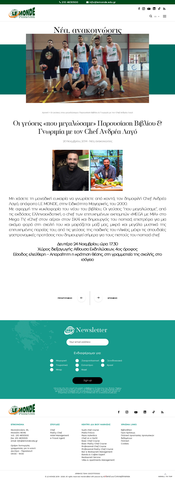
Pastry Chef (56, 433)
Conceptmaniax (122, 476)
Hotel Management (59, 435)
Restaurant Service (91, 457)
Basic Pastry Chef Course (94, 444)
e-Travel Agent (57, 438)
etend (106, 476)
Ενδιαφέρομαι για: (87, 353)
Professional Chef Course (94, 446)
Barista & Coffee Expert (93, 455)
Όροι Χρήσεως (128, 433)
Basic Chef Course (91, 441)
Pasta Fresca (88, 433)
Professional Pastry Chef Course (97, 449)
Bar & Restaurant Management (97, 452)
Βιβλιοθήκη (126, 430)
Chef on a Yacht (89, 438)
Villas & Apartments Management (98, 460)
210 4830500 (70, 2)
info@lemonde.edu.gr (102, 2)
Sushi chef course (90, 430)
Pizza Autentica (89, 435)
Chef (52, 430)
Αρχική (45, 112)
